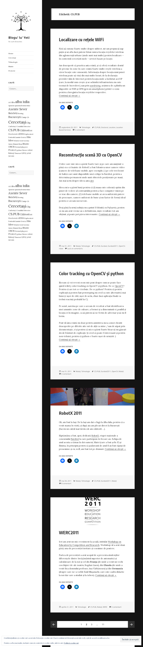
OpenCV (122, 246)
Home (10, 53)
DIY (31, 131)
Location (112, 127)
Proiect (12, 150)
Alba (13, 102)
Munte (10, 66)
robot (30, 150)
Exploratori (28, 134)
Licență (26, 141)
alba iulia (22, 101)
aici (92, 180)
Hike (29, 137)
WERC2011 (69, 532)
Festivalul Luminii (14, 137)
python (19, 150)
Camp (23, 117)
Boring (20, 113)
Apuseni (11, 106)
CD (28, 117)
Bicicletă (13, 113)
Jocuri (21, 141)
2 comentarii (80, 130)
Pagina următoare (131, 624)
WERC (105, 607)
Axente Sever (17, 109)
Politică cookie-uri (71, 643)
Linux (10, 144)
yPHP (29, 153)
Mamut (15, 144)
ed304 (20, 134)
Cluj (28, 122)
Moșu (20, 144)
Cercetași (12, 58)
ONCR (11, 146)
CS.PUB (13, 130)
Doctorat (12, 134)
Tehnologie (13, 62)
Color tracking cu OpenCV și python (91, 273)
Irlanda (16, 141)
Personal (18, 147)
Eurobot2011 (113, 246)
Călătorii (25, 130)
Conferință (12, 126)
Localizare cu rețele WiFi (81, 39)
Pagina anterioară (53, 624)
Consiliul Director (23, 126)
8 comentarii (66, 483)
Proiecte (11, 71)
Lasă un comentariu (75, 248)
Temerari (18, 153)
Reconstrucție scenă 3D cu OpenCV (90, 154)
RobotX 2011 (70, 413)
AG (9, 102)
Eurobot (104, 246)
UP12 (24, 153)
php (22, 147)
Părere (24, 150)
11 (104, 624)
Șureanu (11, 156)
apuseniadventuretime (22, 106)
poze (26, 147)
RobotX (95, 435)
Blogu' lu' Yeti (19, 37)
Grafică (23, 137)
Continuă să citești (69, 95)
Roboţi (11, 153)
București (14, 117)
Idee (11, 140)
